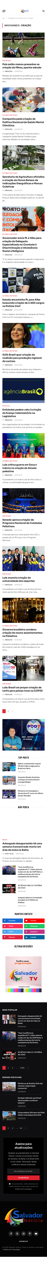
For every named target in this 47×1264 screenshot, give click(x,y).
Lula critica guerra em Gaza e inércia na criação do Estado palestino (19, 468)
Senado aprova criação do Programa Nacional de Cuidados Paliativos (22, 523)
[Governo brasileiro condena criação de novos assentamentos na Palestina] (23, 610)
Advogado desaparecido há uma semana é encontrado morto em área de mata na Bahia (22, 846)
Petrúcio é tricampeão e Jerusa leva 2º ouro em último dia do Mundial (30, 793)
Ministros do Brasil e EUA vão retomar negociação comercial (30, 1085)
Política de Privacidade (23, 1189)
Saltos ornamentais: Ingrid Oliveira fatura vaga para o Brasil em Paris (29, 766)
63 (21, 1128)
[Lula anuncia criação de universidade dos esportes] (23, 558)
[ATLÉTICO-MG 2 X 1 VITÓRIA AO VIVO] (9, 888)
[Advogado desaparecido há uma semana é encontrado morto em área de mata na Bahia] (23, 824)
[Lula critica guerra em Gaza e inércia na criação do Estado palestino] (23, 445)
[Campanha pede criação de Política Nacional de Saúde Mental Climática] (23, 99)
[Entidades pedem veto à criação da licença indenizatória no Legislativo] (23, 390)
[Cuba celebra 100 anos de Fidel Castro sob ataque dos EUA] (9, 1115)
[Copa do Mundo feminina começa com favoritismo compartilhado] (9, 780)
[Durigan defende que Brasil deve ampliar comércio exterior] (9, 1101)
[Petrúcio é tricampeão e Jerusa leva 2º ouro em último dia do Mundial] (9, 794)
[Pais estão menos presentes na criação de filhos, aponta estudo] (23, 45)
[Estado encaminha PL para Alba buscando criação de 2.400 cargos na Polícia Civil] (23, 280)
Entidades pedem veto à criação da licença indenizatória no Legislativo (21, 413)
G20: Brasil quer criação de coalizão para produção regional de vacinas (22, 358)
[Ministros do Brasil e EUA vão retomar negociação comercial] (9, 1086)
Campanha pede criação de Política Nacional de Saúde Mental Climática (23, 122)
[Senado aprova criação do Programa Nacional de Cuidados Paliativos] (23, 500)
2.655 (22, 1068)
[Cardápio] (4, 11)
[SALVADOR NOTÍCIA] (24, 11)
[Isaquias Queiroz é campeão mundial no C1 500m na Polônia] (9, 900)
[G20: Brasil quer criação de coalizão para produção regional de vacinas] (23, 335)
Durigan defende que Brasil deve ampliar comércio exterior (29, 1100)
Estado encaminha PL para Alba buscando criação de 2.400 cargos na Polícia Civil (23, 303)
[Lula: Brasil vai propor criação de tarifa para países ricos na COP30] (23, 668)
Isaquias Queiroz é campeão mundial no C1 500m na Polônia (30, 899)
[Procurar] (43, 11)
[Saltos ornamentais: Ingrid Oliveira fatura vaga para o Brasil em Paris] (9, 766)
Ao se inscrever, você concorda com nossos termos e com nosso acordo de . (23, 1186)
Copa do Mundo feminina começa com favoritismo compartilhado (29, 779)
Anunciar (23, 1241)
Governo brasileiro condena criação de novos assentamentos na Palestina (22, 633)
